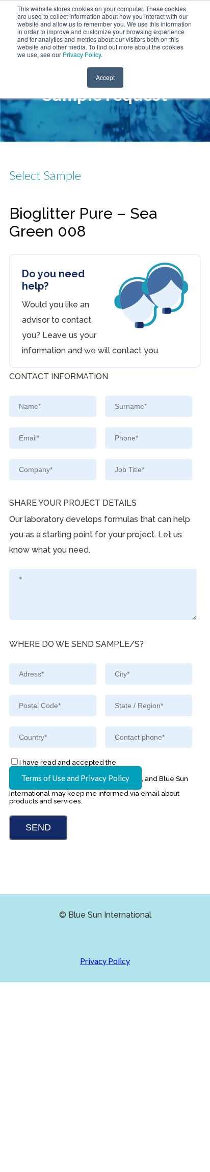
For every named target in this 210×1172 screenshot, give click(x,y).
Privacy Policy (82, 54)
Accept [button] (105, 77)
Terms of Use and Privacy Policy (75, 778)
